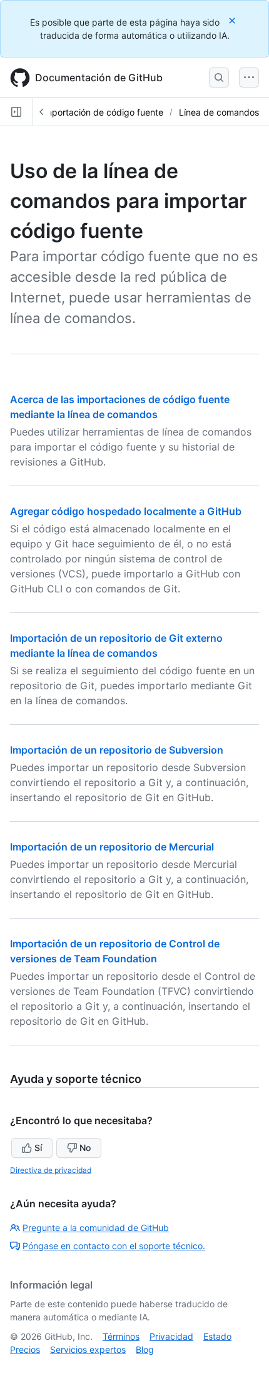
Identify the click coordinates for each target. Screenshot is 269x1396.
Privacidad (171, 1336)
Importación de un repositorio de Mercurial (112, 846)
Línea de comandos (219, 112)
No (85, 1147)
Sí (38, 1147)
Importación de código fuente (102, 112)
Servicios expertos (88, 1349)
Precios (25, 1349)
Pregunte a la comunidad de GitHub (96, 1227)
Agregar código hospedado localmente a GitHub (125, 511)
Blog (145, 1349)
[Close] (233, 20)
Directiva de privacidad (50, 1170)
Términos (121, 1336)
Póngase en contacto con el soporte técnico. (114, 1245)
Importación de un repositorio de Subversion (116, 750)
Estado (217, 1336)
